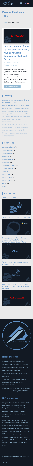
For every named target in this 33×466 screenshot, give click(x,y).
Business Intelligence (8, 147)
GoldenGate (11, 119)
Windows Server (6, 100)
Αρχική (6, 22)
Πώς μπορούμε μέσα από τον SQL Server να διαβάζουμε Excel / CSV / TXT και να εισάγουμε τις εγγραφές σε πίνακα (16, 431)
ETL (15, 130)
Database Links (25, 108)
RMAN (15, 103)
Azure (12, 103)
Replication (5, 122)
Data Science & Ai (7, 159)
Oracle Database (8, 168)
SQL (23, 119)
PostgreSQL (8, 114)
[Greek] (25, 3)
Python (4, 108)
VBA (24, 103)
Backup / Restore (7, 111)
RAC (6, 119)
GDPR (10, 121)
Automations (11, 133)
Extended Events (18, 133)
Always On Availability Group (22, 116)
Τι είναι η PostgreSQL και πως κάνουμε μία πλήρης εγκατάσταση (14, 414)
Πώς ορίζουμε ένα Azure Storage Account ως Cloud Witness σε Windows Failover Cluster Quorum (14, 240)
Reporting (18, 130)
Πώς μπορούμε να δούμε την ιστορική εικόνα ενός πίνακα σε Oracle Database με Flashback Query (16, 52)
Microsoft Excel (7, 153)
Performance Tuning (20, 124)
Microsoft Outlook (7, 177)
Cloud (4, 124)
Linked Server (9, 124)
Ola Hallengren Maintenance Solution (20, 111)
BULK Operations (23, 121)
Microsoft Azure (6, 174)
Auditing (16, 108)
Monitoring (14, 114)
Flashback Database (23, 127)
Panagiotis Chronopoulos (9, 411)
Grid (6, 116)
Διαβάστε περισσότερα (12, 86)
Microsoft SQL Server (9, 165)
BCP (3, 113)
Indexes (25, 133)
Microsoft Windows (7, 180)
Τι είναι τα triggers (9, 197)
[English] (28, 3)
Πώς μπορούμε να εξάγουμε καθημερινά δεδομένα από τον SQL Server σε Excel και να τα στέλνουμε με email (15, 422)
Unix (19, 108)
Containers (5, 156)
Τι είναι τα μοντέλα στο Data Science (16, 218)
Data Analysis (14, 105)
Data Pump (20, 103)
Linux (3, 119)
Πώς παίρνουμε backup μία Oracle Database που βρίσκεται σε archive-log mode (15, 286)
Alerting (4, 136)
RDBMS (10, 108)
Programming (10, 136)
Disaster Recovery (24, 105)
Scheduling (5, 127)
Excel (21, 100)
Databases (13, 127)
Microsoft (6, 106)
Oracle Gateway (21, 113)
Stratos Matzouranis (11, 65)
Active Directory (11, 116)
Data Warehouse (8, 150)
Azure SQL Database (8, 130)
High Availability (15, 100)
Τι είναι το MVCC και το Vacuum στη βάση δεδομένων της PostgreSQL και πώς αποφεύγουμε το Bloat (14, 382)
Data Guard (18, 119)
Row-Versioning (16, 121)
